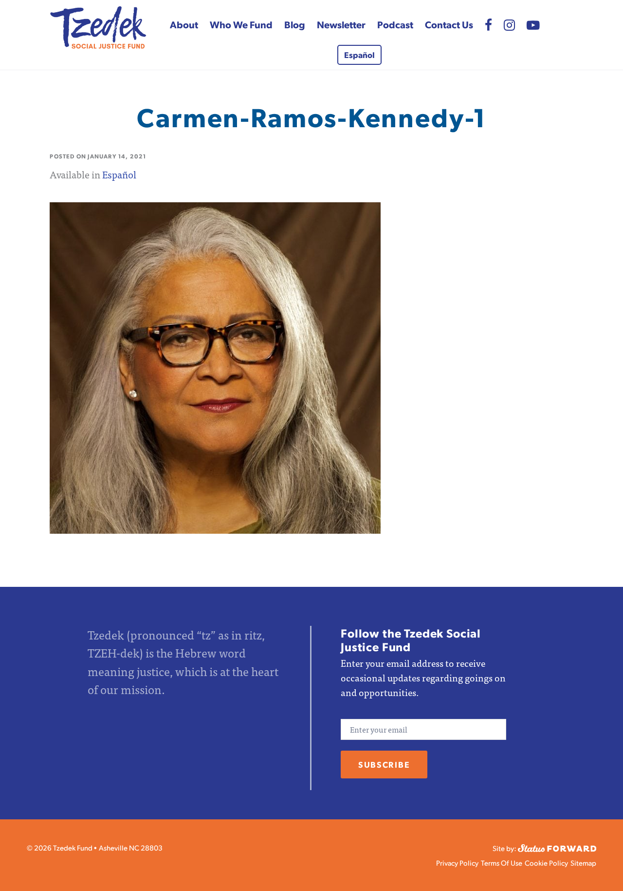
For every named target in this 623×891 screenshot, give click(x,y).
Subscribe (384, 764)
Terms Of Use (501, 862)
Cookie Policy (546, 862)
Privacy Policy (457, 862)
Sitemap (583, 862)
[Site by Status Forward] (557, 846)
